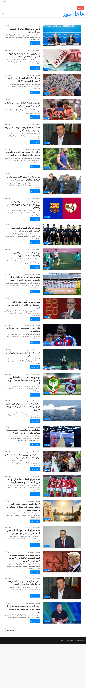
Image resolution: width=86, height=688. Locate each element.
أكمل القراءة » (35, 43)
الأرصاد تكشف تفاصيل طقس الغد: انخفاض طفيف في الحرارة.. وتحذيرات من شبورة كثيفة (23, 507)
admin (37, 26)
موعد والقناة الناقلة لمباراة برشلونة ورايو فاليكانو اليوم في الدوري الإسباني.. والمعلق (22, 204)
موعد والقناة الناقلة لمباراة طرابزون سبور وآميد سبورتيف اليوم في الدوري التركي (23, 380)
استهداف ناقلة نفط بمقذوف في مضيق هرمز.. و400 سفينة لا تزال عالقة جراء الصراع (23, 406)
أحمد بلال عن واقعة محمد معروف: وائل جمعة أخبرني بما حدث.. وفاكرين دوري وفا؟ (23, 609)
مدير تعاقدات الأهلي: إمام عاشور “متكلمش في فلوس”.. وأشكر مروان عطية (24, 305)
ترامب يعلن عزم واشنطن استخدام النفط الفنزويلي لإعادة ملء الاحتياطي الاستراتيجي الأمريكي (24, 558)
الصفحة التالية (11, 630)
